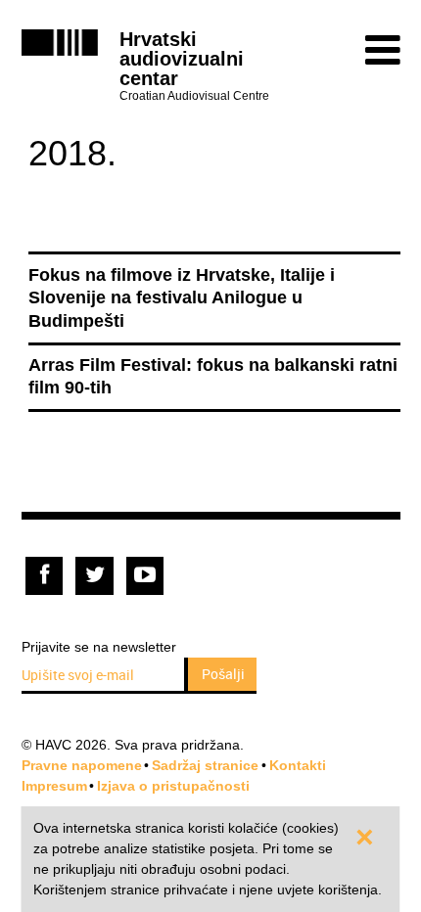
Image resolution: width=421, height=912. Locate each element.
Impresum (54, 786)
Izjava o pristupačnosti (173, 786)
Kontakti (297, 765)
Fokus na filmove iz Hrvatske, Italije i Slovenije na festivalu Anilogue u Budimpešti (181, 298)
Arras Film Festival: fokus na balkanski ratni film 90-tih (213, 376)
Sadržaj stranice (205, 765)
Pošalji (223, 673)
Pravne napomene (82, 765)
